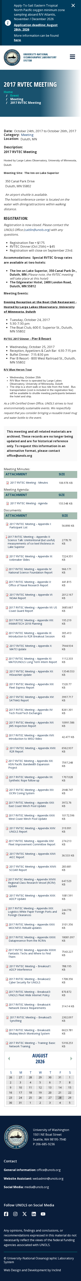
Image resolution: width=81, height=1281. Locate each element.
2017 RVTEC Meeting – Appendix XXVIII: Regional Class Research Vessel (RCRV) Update (32, 883)
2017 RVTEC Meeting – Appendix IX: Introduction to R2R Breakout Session (31, 634)
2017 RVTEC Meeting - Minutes (29, 482)
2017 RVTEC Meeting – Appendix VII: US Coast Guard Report (33, 609)
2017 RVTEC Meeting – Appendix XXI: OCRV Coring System (31, 791)
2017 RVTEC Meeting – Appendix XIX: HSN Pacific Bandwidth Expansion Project (30, 764)
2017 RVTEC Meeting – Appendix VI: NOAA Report (31, 596)
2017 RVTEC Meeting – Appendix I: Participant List (30, 525)
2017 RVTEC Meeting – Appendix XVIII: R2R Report (32, 749)
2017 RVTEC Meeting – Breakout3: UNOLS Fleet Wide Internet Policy (30, 993)
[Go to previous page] (17, 1058)
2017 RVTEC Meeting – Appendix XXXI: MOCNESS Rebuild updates (32, 926)
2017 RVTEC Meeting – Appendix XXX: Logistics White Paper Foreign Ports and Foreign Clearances (32, 912)
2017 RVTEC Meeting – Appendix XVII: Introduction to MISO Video (31, 737)
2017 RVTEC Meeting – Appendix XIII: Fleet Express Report (31, 686)
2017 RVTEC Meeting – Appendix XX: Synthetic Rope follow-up (31, 778)
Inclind (56, 1270)
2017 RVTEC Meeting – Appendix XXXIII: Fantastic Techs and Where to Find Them (32, 953)
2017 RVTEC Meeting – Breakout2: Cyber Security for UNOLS (30, 980)
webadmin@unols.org (48, 1178)
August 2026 (40, 1058)
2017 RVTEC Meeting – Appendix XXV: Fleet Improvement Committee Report (31, 842)
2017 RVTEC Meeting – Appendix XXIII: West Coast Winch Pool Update (32, 817)
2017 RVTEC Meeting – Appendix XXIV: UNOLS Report (32, 830)
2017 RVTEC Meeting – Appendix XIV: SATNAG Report (31, 698)
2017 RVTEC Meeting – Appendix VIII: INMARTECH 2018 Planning (31, 622)
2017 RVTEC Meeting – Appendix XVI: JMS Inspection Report (31, 724)
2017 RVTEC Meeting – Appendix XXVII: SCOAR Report (32, 868)
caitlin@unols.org (36, 230)
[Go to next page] (63, 1058)
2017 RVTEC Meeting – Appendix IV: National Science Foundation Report (30, 570)
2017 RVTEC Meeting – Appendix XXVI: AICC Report (32, 855)
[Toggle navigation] (72, 56)
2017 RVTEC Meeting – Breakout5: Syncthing (31, 1019)
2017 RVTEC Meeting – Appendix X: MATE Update (30, 647)
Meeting (27, 135)
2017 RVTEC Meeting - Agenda (28, 503)
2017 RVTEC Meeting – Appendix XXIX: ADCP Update (32, 897)
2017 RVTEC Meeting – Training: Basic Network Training (32, 1044)
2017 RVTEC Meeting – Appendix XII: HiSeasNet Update (31, 673)
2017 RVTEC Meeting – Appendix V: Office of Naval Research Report (30, 583)
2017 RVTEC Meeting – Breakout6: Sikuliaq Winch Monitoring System (30, 1031)
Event (14, 95)
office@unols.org (49, 1170)
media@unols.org (36, 1187)
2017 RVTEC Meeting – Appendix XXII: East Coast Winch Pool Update (31, 804)
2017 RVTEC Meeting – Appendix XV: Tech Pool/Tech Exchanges (31, 711)
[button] (73, 5)
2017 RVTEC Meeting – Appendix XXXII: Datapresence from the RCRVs (32, 939)
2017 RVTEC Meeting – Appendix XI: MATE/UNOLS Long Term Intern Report (32, 660)
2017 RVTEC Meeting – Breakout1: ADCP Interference (30, 968)
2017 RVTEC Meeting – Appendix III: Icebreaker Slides (31, 558)
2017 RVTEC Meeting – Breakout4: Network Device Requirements (30, 1006)
